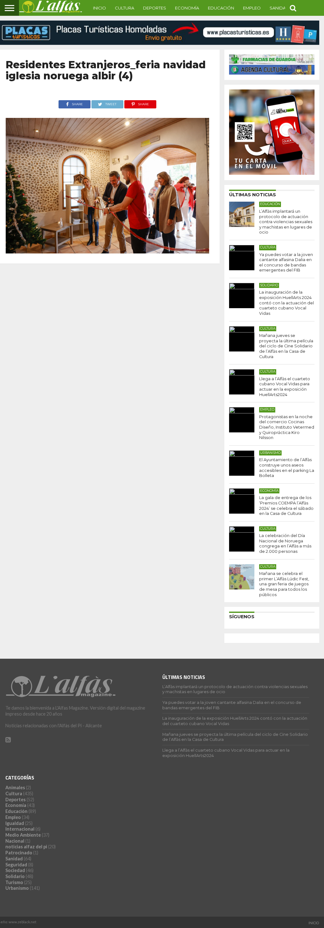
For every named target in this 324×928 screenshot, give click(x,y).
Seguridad (16, 864)
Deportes (154, 7)
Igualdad (14, 823)
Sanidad (279, 7)
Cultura (124, 7)
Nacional (14, 841)
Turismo (14, 882)
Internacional (19, 829)
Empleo (252, 7)
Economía (187, 7)
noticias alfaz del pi (26, 846)
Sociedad (15, 870)
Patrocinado (18, 852)
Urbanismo (17, 888)
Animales (15, 787)
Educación (221, 7)
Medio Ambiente (23, 835)
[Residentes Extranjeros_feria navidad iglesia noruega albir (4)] (107, 251)
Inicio (99, 7)
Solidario (15, 876)
